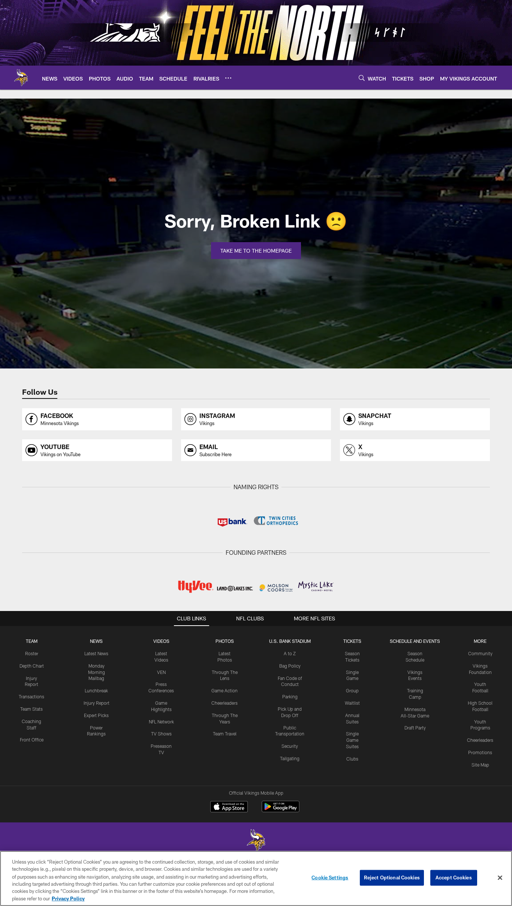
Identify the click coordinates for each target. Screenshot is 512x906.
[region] (256, 878)
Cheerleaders (224, 702)
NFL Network (161, 721)
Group (352, 690)
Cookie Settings (329, 878)
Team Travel (225, 733)
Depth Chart (31, 665)
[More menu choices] (228, 78)
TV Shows (161, 733)
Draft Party (415, 727)
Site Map (480, 764)
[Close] (500, 878)
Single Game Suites (352, 740)
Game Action (224, 690)
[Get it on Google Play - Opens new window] (280, 810)
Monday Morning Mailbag (96, 672)
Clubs (352, 758)
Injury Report (96, 702)
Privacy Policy (68, 898)
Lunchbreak (96, 690)
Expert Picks (96, 715)
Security (289, 746)
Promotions (480, 752)
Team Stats (31, 708)
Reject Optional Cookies (392, 878)
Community (480, 653)
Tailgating (289, 758)
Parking (290, 696)
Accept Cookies (454, 878)
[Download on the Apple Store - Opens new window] (229, 807)
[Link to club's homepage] (21, 78)
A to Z (290, 653)
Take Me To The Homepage (256, 250)
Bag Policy (290, 665)
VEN (161, 672)
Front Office (31, 739)
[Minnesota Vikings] (256, 841)
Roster (31, 653)
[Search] (362, 78)
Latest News (96, 653)
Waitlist (352, 702)
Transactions (31, 696)
